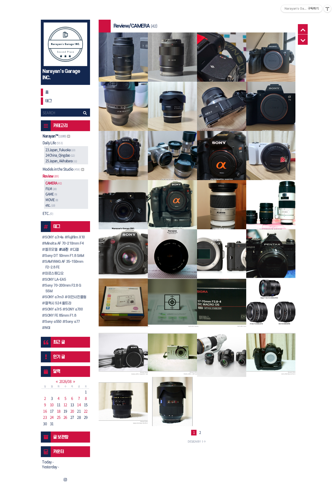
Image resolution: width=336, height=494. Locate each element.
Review (51, 176)
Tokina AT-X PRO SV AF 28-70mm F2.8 (172, 255)
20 (72, 411)
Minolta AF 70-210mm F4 (63, 243)
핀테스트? (172, 305)
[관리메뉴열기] (327, 8)
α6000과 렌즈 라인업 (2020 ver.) (172, 157)
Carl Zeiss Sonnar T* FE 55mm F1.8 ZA (172, 61)
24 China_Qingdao (60, 155)
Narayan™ (54, 136)
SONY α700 (74, 309)
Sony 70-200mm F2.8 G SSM (62, 288)
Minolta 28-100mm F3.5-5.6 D (221, 206)
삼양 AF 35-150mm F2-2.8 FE (123, 111)
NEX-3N (270, 160)
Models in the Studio (61, 169)
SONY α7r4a (53, 237)
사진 (64, 249)
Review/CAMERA (123, 52)
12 (65, 404)
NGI (47, 328)
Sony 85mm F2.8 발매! (270, 305)
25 (59, 417)
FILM (51, 188)
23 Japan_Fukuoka (60, 149)
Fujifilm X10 (76, 237)
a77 (172, 206)
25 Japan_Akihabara (61, 160)
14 (79, 404)
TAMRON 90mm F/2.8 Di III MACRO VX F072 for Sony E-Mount (123, 62)
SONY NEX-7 (221, 111)
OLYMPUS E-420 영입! (271, 256)
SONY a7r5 (52, 309)
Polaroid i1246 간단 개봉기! (123, 305)
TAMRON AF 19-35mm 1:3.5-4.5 (123, 403)
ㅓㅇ (203, 441)
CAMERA (54, 183)
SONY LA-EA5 (55, 279)
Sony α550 (52, 322)
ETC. (48, 213)
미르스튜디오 (53, 273)
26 (65, 417)
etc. (50, 205)
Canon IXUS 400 (172, 354)
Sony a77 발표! (123, 256)
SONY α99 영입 (123, 157)
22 (86, 411)
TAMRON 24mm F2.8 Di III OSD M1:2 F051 (172, 111)
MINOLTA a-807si (270, 354)
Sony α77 (72, 322)
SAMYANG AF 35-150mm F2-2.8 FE (63, 264)
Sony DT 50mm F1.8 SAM (64, 256)
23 (45, 417)
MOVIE (52, 199)
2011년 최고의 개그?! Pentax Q (221, 255)
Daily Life (53, 142)
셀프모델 (50, 249)
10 (52, 404)
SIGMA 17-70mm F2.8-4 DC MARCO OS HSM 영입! (221, 304)
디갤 (75, 249)
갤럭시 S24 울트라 (57, 303)
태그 (48, 101)
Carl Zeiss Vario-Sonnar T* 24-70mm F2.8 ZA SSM (172, 403)
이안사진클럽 (76, 297)
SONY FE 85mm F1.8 (60, 315)
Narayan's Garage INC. (61, 75)
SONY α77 (221, 160)
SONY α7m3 (53, 297)
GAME (51, 194)
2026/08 (65, 381)
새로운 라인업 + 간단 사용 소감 (270, 206)
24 (52, 417)
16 (45, 411)
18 (59, 411)
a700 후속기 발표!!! (221, 354)
